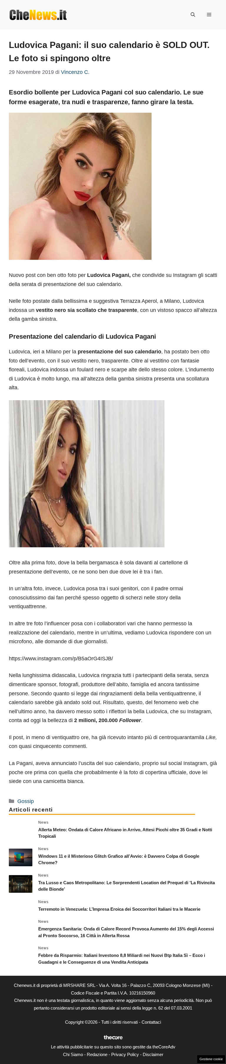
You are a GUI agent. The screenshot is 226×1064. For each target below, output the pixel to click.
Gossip (25, 801)
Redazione (97, 1054)
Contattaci (151, 1022)
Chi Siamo (73, 1054)
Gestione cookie (211, 1059)
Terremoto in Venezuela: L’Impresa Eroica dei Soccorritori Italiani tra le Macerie (119, 909)
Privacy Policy (125, 1054)
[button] (193, 15)
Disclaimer (153, 1054)
